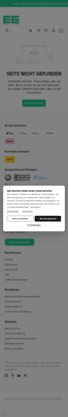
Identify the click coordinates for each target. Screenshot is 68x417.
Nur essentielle (20, 218)
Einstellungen (34, 225)
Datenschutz (13, 211)
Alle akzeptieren (48, 218)
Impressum (27, 211)
